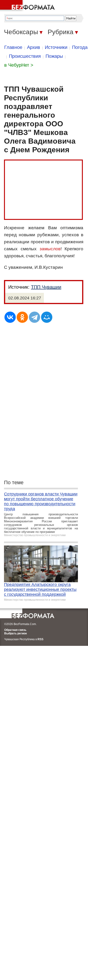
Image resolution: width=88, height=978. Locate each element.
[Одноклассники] (22, 317)
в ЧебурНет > (18, 65)
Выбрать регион (15, 633)
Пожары (54, 56)
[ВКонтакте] (10, 317)
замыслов (50, 248)
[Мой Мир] (46, 317)
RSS (40, 639)
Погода (80, 47)
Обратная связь (15, 630)
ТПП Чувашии (46, 287)
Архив (33, 47)
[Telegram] (34, 317)
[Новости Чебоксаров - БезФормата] (28, 6)
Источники (56, 47)
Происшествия (25, 56)
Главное (13, 47)
